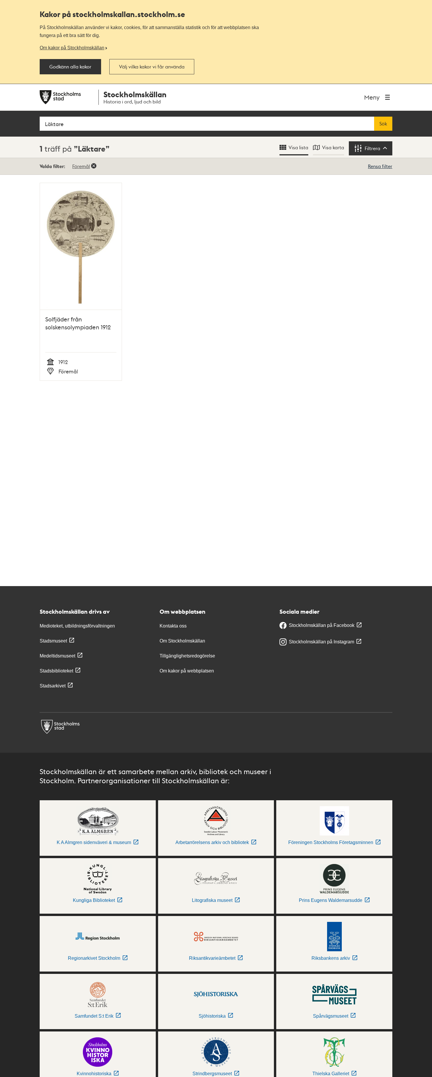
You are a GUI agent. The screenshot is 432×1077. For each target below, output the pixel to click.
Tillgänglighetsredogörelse (187, 655)
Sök (383, 124)
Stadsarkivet (53, 685)
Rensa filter (380, 166)
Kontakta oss (173, 625)
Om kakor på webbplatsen (187, 670)
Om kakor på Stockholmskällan (72, 47)
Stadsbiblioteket (56, 670)
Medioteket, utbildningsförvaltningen (77, 625)
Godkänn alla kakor (70, 67)
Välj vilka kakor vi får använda (152, 67)
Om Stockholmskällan (182, 640)
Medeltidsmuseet (57, 655)
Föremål (81, 166)
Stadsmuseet (53, 640)
